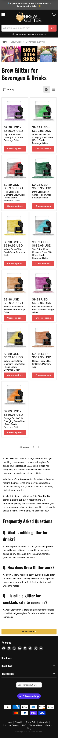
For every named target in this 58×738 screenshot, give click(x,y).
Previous (24, 447)
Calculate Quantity (11, 725)
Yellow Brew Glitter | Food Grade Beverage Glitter (14, 252)
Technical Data (35, 725)
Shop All (18, 722)
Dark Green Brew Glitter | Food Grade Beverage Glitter (41, 195)
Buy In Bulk (31, 722)
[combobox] (24, 28)
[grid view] (46, 89)
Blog (29, 728)
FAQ (24, 725)
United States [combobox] (27, 685)
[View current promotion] (29, 5)
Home (4, 41)
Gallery (49, 725)
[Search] (52, 28)
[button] (54, 14)
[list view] (53, 89)
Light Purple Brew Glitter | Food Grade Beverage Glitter (13, 137)
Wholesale (43, 722)
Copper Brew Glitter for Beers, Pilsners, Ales (41, 364)
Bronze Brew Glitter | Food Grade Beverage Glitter (14, 309)
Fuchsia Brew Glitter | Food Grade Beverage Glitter (43, 309)
